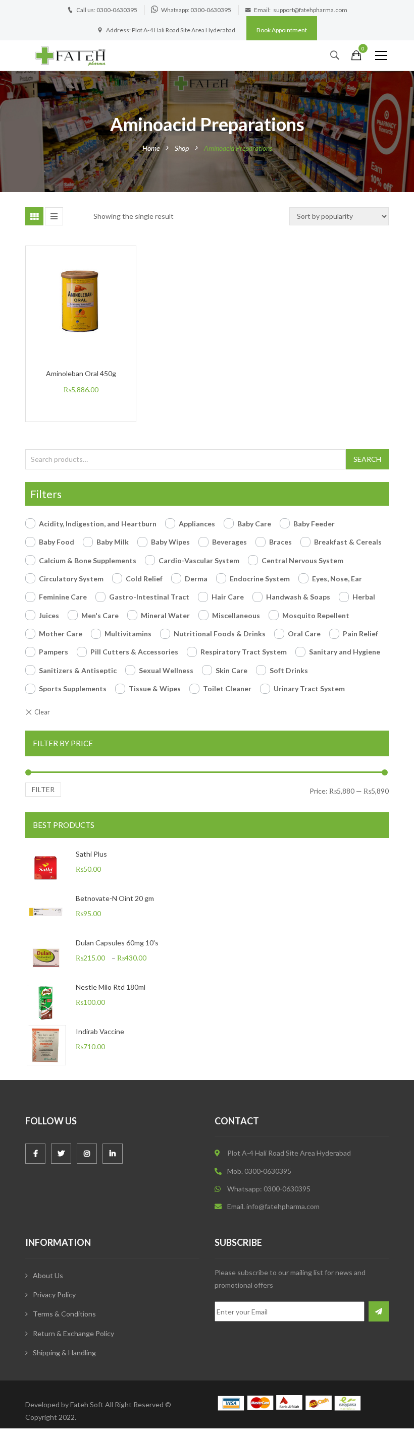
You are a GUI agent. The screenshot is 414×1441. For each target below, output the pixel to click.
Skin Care (231, 670)
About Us (48, 1275)
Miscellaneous (236, 615)
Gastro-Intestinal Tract (149, 596)
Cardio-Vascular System (199, 560)
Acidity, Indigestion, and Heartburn (98, 523)
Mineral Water (165, 615)
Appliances (197, 523)
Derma (196, 578)
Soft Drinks (289, 670)
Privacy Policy (54, 1294)
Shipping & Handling (64, 1352)
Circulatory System (71, 578)
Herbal (363, 596)
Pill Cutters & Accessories (134, 651)
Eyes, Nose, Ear (337, 578)
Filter (43, 789)
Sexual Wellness (166, 670)
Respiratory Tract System (243, 651)
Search (367, 459)
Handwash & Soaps (298, 596)
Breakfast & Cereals (348, 541)
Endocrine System (260, 578)
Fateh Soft (87, 1404)
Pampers (53, 651)
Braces (280, 541)
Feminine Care (63, 596)
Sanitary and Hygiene (344, 651)
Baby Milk (112, 541)
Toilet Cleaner (227, 688)
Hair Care (228, 596)
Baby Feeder (314, 523)
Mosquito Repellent (315, 615)
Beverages (229, 541)
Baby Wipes (170, 541)
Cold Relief (144, 578)
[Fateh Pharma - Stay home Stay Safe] (70, 55)
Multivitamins (128, 633)
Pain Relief (360, 633)
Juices (49, 615)
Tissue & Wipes (155, 688)
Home (151, 148)
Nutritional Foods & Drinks (220, 633)
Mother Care (60, 633)
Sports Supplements (73, 688)
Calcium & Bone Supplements (87, 560)
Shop (182, 148)
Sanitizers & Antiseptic (78, 670)
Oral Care (304, 633)
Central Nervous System (302, 560)
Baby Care (254, 523)
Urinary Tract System (309, 688)
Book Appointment (281, 30)
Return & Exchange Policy (73, 1333)
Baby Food (56, 541)
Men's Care (100, 615)
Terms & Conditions (64, 1313)
